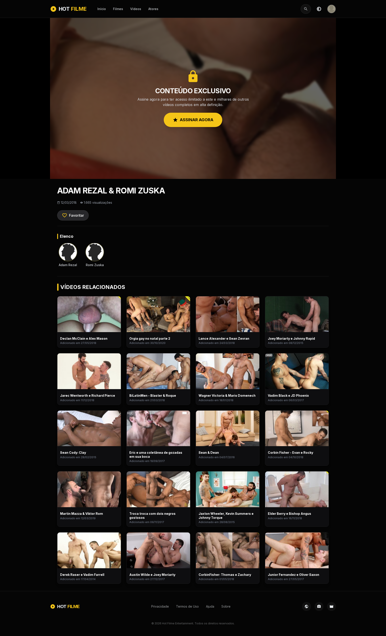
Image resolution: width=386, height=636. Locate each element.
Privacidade (160, 606)
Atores (153, 9)
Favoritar (73, 215)
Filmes (118, 9)
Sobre (226, 606)
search (306, 9)
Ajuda (210, 606)
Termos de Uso (187, 606)
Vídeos (135, 9)
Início (101, 9)
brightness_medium (319, 9)
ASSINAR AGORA (193, 120)
